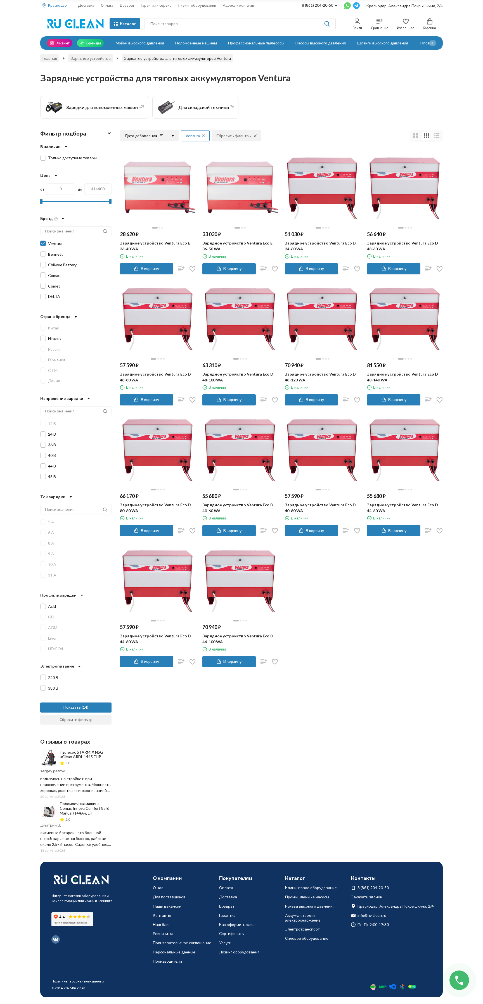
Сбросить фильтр (76, 719)
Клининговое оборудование (311, 887)
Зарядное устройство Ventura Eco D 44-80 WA (155, 638)
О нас (158, 887)
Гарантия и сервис (156, 5)
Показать (72, 707)
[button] (432, 43)
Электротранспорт (302, 929)
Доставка (86, 5)
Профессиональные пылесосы (256, 43)
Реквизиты (163, 933)
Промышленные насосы (307, 896)
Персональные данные (174, 952)
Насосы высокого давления (320, 43)
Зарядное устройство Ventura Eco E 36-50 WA (237, 246)
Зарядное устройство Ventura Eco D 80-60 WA (155, 507)
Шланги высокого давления (382, 43)
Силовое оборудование (306, 938)
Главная (49, 58)
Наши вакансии (167, 906)
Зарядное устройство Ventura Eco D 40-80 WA (320, 507)
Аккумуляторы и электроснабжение (303, 917)
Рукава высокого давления (310, 906)
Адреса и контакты (239, 5)
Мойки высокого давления (140, 43)
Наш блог (161, 924)
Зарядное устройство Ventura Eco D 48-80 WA (155, 377)
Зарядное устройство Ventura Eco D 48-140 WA (402, 377)
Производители (167, 961)
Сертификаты (232, 933)
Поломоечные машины (196, 43)
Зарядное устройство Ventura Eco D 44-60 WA (402, 507)
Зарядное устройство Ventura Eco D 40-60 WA (237, 507)
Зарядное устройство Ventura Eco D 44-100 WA (237, 638)
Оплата (107, 5)
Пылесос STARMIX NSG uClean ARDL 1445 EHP (81, 754)
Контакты (162, 915)
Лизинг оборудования (197, 5)
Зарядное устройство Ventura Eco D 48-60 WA (402, 246)
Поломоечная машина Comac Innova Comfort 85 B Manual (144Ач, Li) (84, 808)
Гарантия (227, 915)
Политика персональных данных (77, 981)
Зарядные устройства (90, 58)
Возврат (127, 5)
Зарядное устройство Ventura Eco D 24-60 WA (320, 246)
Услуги (225, 942)
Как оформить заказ (238, 924)
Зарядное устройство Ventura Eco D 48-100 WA (237, 377)
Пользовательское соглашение (182, 942)
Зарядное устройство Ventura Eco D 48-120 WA (320, 377)
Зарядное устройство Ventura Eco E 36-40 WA (155, 246)
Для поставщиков (169, 896)
